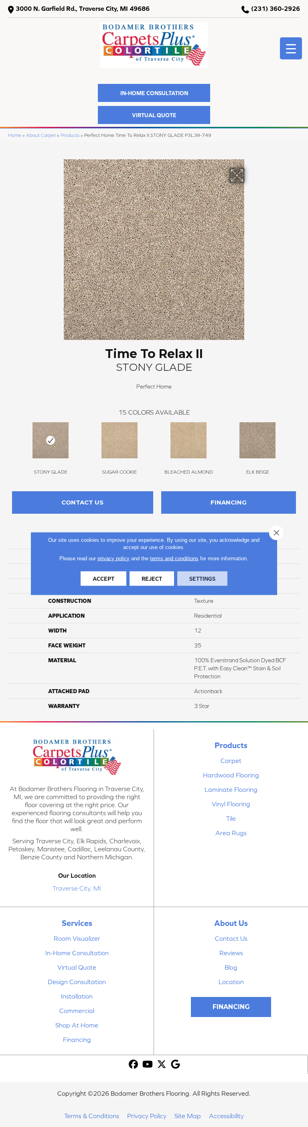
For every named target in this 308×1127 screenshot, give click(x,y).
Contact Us (82, 502)
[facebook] (134, 1065)
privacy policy (113, 558)
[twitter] (162, 1065)
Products (70, 135)
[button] (154, 93)
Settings (202, 579)
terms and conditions (174, 558)
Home (14, 135)
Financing (229, 502)
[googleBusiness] (176, 1065)
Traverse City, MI (77, 888)
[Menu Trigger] (291, 48)
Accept (103, 579)
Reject (152, 579)
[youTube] (148, 1065)
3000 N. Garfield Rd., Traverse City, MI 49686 (83, 8)
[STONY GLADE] (50, 440)
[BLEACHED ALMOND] (188, 440)
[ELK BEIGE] (257, 440)
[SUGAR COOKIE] (119, 440)
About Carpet (41, 135)
